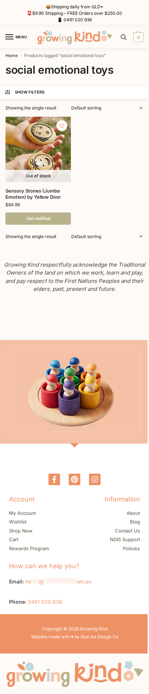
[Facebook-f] (54, 479)
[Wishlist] (61, 125)
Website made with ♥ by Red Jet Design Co (74, 636)
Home (11, 55)
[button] (138, 37)
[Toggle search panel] (123, 37)
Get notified (38, 218)
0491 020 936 (78, 19)
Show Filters (30, 92)
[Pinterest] (74, 479)
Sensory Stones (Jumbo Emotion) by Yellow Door (33, 194)
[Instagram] (95, 479)
